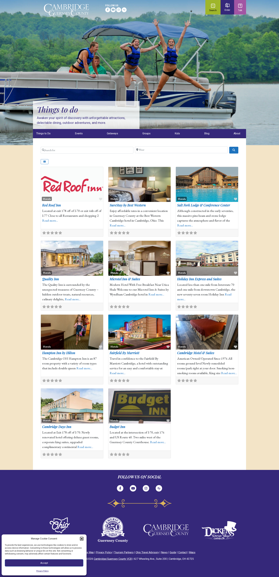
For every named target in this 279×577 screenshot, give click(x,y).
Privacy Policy (42, 571)
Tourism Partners (124, 552)
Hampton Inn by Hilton (58, 353)
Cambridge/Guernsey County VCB (113, 558)
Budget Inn (117, 426)
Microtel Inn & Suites (125, 279)
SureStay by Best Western (128, 205)
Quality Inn (50, 279)
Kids (177, 133)
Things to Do (43, 133)
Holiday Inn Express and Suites (199, 279)
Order (227, 10)
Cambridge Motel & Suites (195, 353)
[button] (81, 538)
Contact (182, 552)
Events (79, 133)
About (237, 133)
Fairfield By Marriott (124, 353)
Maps (192, 552)
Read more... (50, 220)
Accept (44, 563)
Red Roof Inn (51, 205)
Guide (173, 552)
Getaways (112, 133)
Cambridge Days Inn (56, 426)
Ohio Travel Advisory (147, 552)
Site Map (89, 552)
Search (213, 10)
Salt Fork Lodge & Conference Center (203, 205)
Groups (146, 133)
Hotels (47, 199)
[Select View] (44, 161)
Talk (240, 10)
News (164, 552)
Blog (206, 133)
